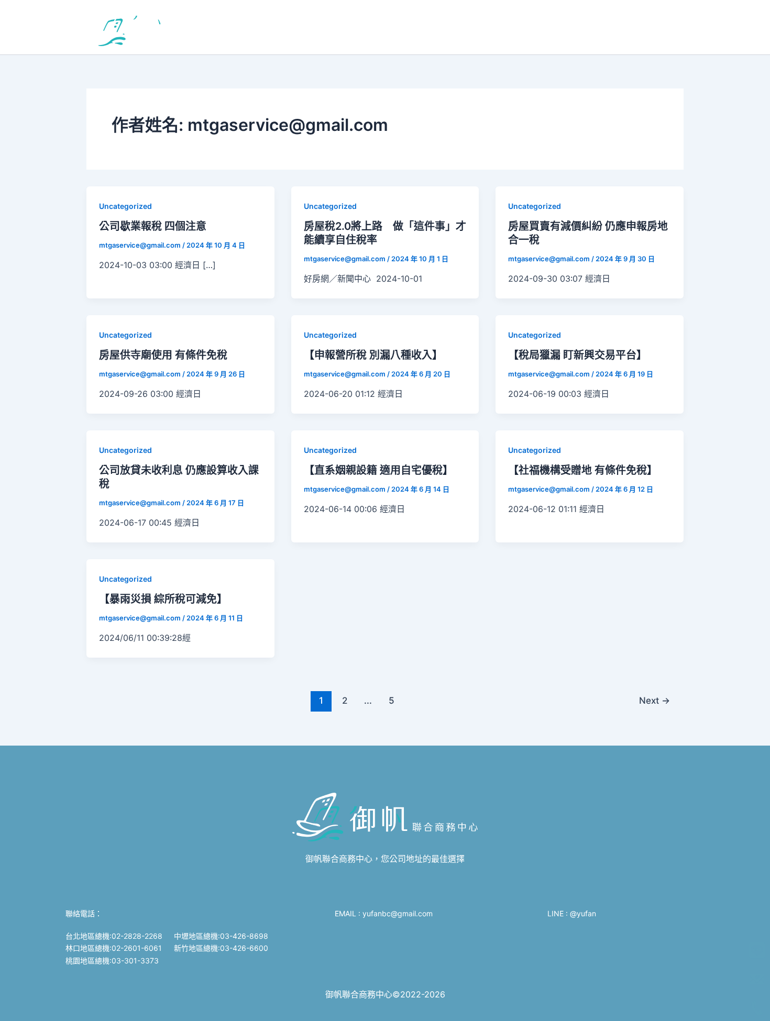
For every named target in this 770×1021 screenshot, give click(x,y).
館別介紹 (329, 27)
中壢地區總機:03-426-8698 (221, 935)
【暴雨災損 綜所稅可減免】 (163, 599)
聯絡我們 (591, 27)
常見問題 (541, 27)
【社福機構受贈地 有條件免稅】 (582, 470)
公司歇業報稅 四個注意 (152, 226)
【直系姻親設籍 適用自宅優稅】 (378, 470)
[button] (291, 27)
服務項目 (269, 27)
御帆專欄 (440, 27)
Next (654, 700)
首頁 (227, 27)
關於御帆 (390, 27)
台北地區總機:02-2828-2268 (113, 935)
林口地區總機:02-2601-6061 (113, 948)
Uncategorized (125, 206)
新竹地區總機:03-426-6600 (221, 948)
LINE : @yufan (571, 913)
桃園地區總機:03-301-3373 (112, 960)
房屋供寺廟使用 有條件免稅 (163, 355)
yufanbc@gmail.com (398, 913)
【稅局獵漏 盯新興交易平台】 (577, 355)
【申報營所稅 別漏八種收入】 (373, 355)
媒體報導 (491, 27)
